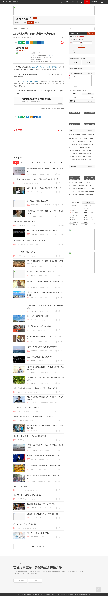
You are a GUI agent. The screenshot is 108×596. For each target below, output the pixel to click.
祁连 (35, 320)
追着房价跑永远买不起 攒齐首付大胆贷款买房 (81, 138)
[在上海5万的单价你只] (89, 104)
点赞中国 (20, 392)
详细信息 (24, 22)
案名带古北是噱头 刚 (74, 112)
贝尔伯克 (33, 192)
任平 (19, 183)
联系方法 (48, 594)
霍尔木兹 (33, 350)
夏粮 (32, 297)
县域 (21, 420)
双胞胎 (32, 431)
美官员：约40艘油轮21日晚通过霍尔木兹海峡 (42, 347)
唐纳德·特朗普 (34, 518)
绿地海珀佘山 (75, 217)
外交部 (34, 459)
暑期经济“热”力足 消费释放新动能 (25, 524)
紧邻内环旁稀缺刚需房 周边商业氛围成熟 (36, 99)
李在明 (39, 518)
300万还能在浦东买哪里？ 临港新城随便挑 (80, 150)
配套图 (86, 90)
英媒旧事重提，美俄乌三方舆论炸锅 (38, 567)
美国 (32, 234)
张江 (24, 81)
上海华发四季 (20, 48)
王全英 (32, 372)
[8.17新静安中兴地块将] (89, 116)
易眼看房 (60, 103)
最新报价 (54, 67)
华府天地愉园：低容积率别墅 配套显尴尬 (80, 185)
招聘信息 (53, 594)
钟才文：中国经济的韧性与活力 (24, 252)
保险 (32, 287)
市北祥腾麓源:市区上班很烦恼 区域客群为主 (89, 179)
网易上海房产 (23, 28)
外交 (34, 275)
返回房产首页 (35, 580)
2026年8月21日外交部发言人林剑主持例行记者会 (43, 455)
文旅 (19, 420)
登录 (87, 1)
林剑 (32, 459)
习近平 (21, 183)
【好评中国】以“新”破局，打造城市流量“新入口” (30, 436)
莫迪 (34, 341)
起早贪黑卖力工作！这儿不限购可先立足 (79, 147)
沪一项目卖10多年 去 (74, 124)
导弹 (35, 266)
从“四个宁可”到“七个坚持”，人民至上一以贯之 (29, 240)
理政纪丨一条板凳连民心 (22, 486)
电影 (35, 507)
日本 (32, 275)
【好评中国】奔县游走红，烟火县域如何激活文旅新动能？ (33, 416)
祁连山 (32, 320)
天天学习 (33, 536)
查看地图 (51, 55)
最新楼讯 (30, 22)
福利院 (35, 431)
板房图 (78, 90)
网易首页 (5, 1)
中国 (19, 256)
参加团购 (37, 22)
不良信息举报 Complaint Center (73, 594)
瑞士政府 (35, 234)
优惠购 (42, 67)
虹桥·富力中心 (75, 222)
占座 (19, 225)
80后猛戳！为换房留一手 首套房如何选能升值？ (81, 144)
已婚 (35, 216)
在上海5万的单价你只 (89, 112)
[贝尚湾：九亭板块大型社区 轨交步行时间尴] (74, 169)
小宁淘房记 (73, 166)
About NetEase (36, 594)
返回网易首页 (20, 580)
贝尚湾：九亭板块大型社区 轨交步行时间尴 (75, 178)
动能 (19, 528)
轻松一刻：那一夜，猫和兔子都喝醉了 (39, 326)
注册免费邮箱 (94, 1)
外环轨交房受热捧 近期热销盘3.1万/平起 (31, 101)
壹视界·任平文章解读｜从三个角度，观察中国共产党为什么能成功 (36, 179)
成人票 (21, 225)
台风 (35, 311)
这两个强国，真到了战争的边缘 (37, 201)
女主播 (32, 216)
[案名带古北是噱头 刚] (74, 104)
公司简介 (43, 594)
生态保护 (35, 450)
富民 (32, 383)
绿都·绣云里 (74, 208)
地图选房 (36, 81)
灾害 (22, 244)
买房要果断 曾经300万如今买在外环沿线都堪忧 (81, 141)
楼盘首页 (17, 22)
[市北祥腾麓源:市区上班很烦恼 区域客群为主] (89, 169)
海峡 (36, 350)
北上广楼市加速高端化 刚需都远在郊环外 (80, 153)
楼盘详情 (33, 61)
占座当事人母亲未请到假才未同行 (25, 221)
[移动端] (61, 2)
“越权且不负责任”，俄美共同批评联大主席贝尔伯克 (44, 188)
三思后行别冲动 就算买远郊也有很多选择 (80, 159)
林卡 (32, 481)
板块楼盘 (30, 81)
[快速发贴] (62, 42)
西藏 (34, 481)
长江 (32, 450)
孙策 (34, 330)
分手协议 (33, 174)
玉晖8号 (73, 219)
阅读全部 (90, 73)
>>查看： (71, 90)
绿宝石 (34, 383)
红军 (35, 372)
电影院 (32, 507)
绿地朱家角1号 (75, 215)
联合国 (36, 192)
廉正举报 (83, 594)
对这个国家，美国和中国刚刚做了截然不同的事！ (43, 230)
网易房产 (29, 37)
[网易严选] (73, 2)
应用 (10, 1)
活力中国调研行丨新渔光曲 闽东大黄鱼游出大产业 (43, 465)
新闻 (28, 174)
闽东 (34, 469)
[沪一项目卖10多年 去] (74, 116)
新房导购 (72, 130)
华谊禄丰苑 (74, 224)
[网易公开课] (67, 2)
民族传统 (22, 499)
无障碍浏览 (15, 1)
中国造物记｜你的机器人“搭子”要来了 (26, 408)
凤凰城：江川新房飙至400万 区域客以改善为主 (81, 182)
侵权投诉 (88, 594)
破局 (21, 439)
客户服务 (58, 594)
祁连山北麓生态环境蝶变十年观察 (38, 316)
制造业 (21, 256)
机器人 (36, 402)
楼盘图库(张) (39, 61)
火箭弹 (32, 266)
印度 (32, 341)
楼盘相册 (48, 67)
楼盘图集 (76, 73)
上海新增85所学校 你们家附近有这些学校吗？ (81, 156)
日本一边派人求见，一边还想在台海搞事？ (41, 271)
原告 (36, 174)
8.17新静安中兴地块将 (89, 124)
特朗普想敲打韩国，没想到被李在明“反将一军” (42, 514)
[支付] (78, 2)
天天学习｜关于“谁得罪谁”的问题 (38, 533)
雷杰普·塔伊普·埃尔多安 (36, 204)
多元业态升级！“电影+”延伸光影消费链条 (41, 504)
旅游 (21, 528)
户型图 (74, 90)
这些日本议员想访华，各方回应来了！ (39, 357)
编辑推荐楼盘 (75, 202)
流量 (19, 439)
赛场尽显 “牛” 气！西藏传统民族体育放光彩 (28, 495)
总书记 (22, 490)
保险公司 (35, 287)
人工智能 (33, 402)
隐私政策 (63, 594)
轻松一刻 (40, 330)
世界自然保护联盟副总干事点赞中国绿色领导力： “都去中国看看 (35, 388)
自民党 (34, 360)
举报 (62, 37)
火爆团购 (90, 33)
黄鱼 (32, 469)
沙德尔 (32, 311)
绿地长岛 (74, 210)
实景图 (82, 90)
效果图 (75, 87)
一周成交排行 (88, 202)
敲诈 (32, 330)
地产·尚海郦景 (75, 212)
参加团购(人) (47, 61)
